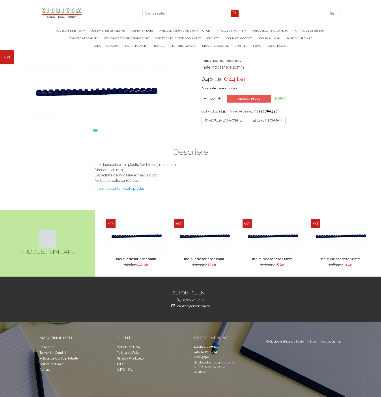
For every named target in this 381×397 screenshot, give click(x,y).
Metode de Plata (128, 347)
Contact (44, 369)
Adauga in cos (249, 98)
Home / (207, 60)
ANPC (121, 364)
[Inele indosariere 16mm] (272, 237)
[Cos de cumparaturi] (339, 13)
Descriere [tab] (190, 152)
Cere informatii (269, 120)
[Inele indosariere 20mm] (95, 93)
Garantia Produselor (131, 358)
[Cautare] (235, 13)
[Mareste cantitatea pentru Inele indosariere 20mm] (219, 98)
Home (257, 45)
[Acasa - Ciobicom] (61, 13)
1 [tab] (95, 130)
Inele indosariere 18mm (340, 259)
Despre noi (47, 347)
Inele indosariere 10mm (136, 259)
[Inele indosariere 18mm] (340, 237)
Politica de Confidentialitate (58, 358)
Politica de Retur (128, 352)
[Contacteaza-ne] (331, 13)
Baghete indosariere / (228, 60)
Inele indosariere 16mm (272, 259)
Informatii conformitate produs (120, 188)
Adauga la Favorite (225, 120)
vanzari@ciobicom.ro (193, 306)
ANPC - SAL (125, 369)
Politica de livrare (51, 364)
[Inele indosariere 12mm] (204, 237)
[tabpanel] (95, 93)
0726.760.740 (193, 300)
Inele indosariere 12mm (204, 259)
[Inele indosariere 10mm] (136, 237)
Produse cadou (277, 45)
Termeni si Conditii (52, 352)
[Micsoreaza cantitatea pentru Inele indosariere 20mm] (205, 98)
